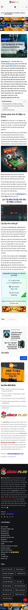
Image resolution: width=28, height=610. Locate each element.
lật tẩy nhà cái (12, 63)
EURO (2, 543)
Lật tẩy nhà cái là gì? (8, 110)
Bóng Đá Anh (5, 531)
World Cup (4, 558)
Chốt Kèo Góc (21, 573)
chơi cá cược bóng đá (17, 229)
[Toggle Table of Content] (23, 101)
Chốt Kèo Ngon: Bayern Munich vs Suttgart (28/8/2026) (14, 402)
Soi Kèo (3, 554)
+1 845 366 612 (11, 456)
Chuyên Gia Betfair (8, 573)
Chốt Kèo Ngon (7, 577)
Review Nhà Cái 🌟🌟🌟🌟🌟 (10, 552)
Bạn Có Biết (4, 527)
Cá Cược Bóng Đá (7, 582)
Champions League (7, 541)
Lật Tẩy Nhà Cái (11, 319)
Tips (25, 600)
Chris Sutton (19, 569)
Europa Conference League (9, 546)
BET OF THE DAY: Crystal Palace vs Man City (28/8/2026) (13, 394)
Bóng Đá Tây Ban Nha (7, 537)
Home (2, 12)
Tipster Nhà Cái (19, 594)
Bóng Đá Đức (5, 533)
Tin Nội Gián (5, 39)
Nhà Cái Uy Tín (6, 594)
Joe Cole (19, 582)
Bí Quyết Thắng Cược (7, 529)
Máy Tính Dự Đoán (6, 550)
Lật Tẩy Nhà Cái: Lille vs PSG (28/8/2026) (13, 398)
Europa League (5, 548)
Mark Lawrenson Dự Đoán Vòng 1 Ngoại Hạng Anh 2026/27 (13, 390)
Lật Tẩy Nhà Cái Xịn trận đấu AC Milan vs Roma (13, 107)
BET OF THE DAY (7, 569)
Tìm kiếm (5, 353)
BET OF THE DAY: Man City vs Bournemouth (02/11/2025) (11, 346)
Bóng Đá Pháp (5, 535)
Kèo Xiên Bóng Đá (19, 586)
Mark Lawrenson (20, 590)
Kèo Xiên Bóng (6, 586)
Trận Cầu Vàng (6, 598)
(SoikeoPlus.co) (5, 61)
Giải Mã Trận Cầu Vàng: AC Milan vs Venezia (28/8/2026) (14, 407)
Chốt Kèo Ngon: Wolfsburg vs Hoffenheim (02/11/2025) (16, 335)
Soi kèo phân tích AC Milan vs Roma (13, 104)
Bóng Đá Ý (4, 539)
